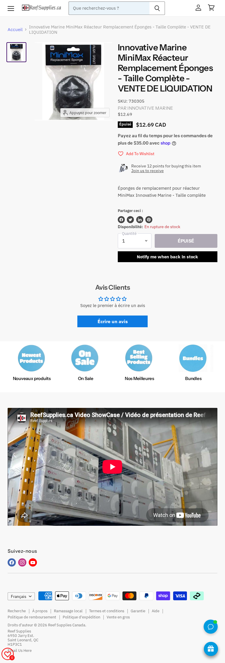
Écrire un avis (113, 321)
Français (18, 596)
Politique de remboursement (32, 617)
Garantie (138, 610)
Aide (155, 610)
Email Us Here (20, 650)
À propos (39, 610)
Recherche (17, 610)
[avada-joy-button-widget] (211, 649)
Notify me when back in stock (167, 257)
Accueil (15, 29)
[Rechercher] (157, 8)
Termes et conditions (106, 610)
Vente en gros (118, 617)
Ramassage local (68, 610)
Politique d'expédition (81, 617)
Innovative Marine (150, 108)
